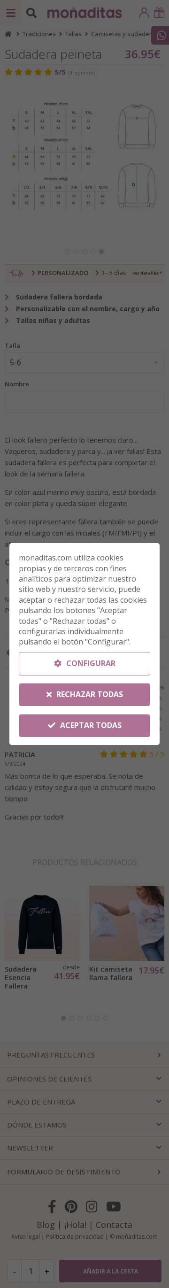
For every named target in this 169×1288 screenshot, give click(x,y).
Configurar (89, 663)
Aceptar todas (90, 725)
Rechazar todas (88, 694)
